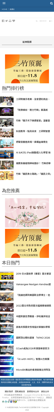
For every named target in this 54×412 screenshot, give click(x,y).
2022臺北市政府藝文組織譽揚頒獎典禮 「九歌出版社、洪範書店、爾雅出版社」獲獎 (33, 305)
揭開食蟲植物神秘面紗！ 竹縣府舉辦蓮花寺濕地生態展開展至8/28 (33, 163)
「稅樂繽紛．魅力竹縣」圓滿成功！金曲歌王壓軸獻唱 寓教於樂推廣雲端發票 (33, 110)
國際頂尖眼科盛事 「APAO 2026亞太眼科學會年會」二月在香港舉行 (33, 337)
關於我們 (9, 391)
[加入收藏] (14, 21)
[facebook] (3, 21)
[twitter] (7, 21)
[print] (10, 21)
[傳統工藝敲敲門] (27, 68)
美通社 (12, 9)
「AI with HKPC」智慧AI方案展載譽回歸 (32, 359)
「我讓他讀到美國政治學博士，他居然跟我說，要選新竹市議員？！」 (34, 295)
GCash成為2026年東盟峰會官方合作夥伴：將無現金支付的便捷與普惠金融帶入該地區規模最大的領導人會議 (33, 348)
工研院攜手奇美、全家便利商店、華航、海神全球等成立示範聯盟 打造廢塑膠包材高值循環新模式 (33, 99)
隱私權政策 (20, 391)
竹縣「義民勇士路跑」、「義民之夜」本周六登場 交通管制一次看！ (33, 174)
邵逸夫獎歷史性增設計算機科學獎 (33, 327)
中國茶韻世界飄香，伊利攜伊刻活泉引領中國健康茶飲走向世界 (33, 316)
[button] (51, 3)
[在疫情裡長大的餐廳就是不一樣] (27, 213)
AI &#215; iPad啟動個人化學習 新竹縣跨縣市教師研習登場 (33, 152)
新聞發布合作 (33, 391)
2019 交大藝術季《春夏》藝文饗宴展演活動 (33, 273)
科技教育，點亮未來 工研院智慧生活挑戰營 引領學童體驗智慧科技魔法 (33, 131)
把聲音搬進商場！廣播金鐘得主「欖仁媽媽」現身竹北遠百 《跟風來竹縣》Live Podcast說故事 (33, 142)
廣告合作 (45, 391)
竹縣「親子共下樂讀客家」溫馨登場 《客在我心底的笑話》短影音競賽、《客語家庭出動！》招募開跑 (33, 120)
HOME (4, 9)
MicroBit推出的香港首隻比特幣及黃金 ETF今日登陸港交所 (33, 369)
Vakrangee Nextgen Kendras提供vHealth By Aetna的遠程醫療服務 (33, 284)
